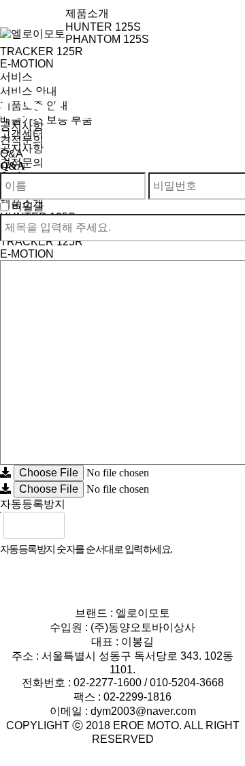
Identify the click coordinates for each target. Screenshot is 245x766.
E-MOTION (27, 64)
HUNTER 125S (103, 27)
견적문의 (22, 140)
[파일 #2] (5, 489)
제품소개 (87, 13)
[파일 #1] (5, 472)
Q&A (11, 153)
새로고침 (111, 525)
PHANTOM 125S (107, 39)
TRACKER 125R (41, 51)
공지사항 (22, 126)
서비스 (16, 76)
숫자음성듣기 (81, 525)
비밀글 (28, 206)
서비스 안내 (28, 91)
